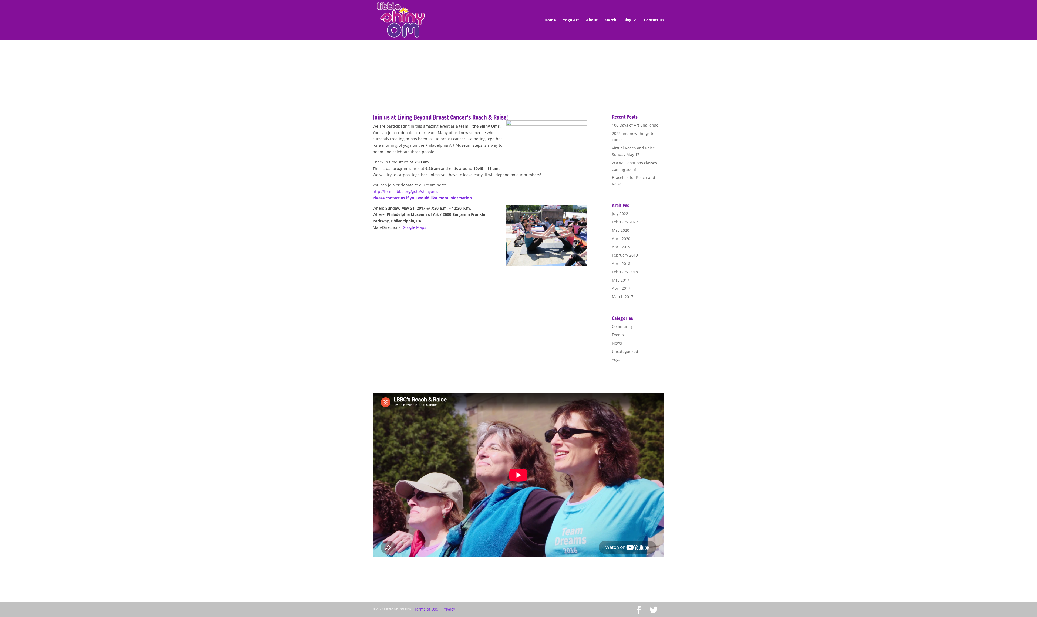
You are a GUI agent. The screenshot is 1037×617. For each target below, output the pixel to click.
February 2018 (625, 271)
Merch (610, 20)
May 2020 (620, 230)
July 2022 (620, 213)
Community (622, 326)
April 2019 (621, 246)
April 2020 (621, 238)
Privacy (448, 609)
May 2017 (620, 280)
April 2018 (621, 263)
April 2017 (621, 288)
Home (550, 20)
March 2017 (622, 296)
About (592, 20)
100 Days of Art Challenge (635, 125)
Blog (627, 20)
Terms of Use (426, 609)
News (617, 343)
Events (618, 334)
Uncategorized (625, 351)
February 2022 (625, 221)
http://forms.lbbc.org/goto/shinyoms (405, 191)
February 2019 (625, 255)
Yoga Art (571, 20)
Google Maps (414, 227)
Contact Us (654, 20)
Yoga (616, 359)
